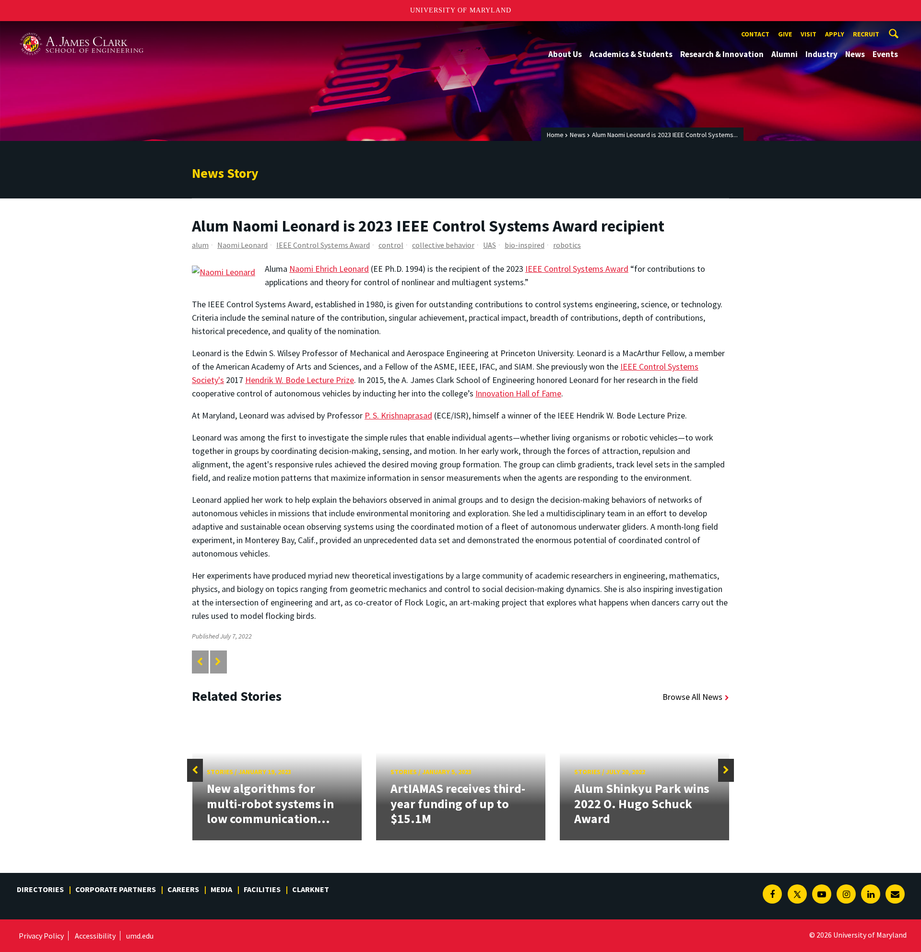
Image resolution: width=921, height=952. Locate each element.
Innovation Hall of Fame (518, 393)
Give (785, 34)
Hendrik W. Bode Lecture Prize (299, 379)
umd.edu (140, 935)
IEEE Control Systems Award (323, 245)
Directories (40, 889)
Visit (808, 34)
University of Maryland (460, 10)
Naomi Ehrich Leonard (329, 268)
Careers (183, 889)
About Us (565, 54)
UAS (489, 245)
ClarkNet (310, 889)
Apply (834, 34)
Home (555, 134)
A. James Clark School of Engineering (81, 29)
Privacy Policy (41, 935)
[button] (195, 770)
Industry (821, 54)
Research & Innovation (722, 54)
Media (221, 889)
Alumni (784, 54)
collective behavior (443, 245)
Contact (755, 34)
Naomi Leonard (242, 245)
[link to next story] (218, 661)
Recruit (866, 34)
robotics (567, 245)
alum (200, 245)
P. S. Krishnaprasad (398, 415)
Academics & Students (631, 54)
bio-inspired (524, 245)
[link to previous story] (200, 661)
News (855, 54)
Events (885, 54)
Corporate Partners (115, 889)
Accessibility (95, 935)
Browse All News (692, 696)
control (390, 245)
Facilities (262, 889)
